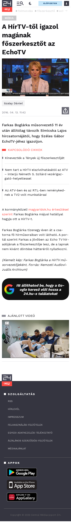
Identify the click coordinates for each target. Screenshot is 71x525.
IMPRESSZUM (16, 417)
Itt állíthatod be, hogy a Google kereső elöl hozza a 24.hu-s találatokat (40, 289)
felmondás (25, 10)
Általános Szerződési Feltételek (30, 440)
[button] (66, 11)
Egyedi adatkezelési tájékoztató (30, 432)
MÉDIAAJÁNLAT (17, 448)
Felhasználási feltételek (25, 424)
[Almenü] (20, 3)
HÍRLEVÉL (14, 409)
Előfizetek (50, 3)
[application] (35, 339)
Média (9, 18)
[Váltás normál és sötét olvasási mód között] (30, 3)
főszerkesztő (46, 10)
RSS (10, 401)
